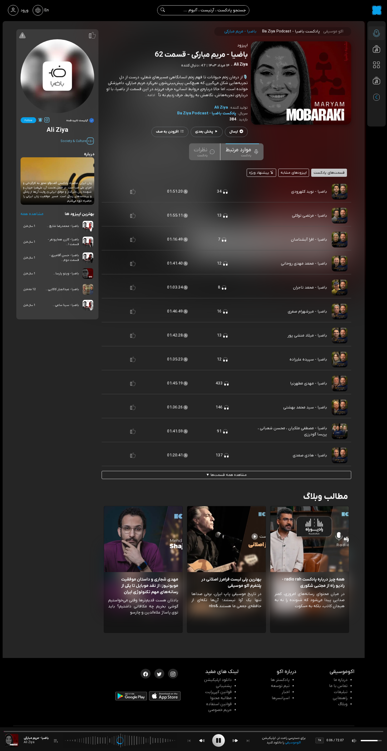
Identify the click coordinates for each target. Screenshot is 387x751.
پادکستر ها (280, 679)
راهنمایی (340, 698)
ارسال (233, 131)
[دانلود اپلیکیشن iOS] (165, 697)
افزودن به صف (167, 131)
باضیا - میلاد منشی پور (307, 335)
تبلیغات (341, 692)
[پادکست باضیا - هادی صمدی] (340, 455)
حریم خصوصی (220, 710)
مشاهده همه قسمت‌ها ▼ (226, 474)
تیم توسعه (280, 686)
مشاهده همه (32, 214)
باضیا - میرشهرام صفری (307, 311)
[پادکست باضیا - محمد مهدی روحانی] (340, 263)
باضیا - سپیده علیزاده (308, 359)
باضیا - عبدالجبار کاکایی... (62, 289)
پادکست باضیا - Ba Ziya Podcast (206, 113)
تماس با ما (338, 686)
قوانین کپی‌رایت (218, 692)
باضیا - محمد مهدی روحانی (304, 263)
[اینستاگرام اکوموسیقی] (173, 673)
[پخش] (218, 740)
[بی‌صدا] (354, 740)
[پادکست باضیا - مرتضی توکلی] (340, 215)
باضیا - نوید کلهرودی (309, 191)
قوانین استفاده (219, 704)
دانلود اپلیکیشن (218, 679)
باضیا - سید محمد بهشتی (305, 407)
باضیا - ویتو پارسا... (66, 273)
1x (319, 740)
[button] (133, 191)
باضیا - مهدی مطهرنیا (308, 383)
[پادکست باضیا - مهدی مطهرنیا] (340, 383)
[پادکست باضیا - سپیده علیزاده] (340, 359)
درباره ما (341, 679)
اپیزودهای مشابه (294, 172)
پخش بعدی (204, 131)
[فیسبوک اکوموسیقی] (146, 673)
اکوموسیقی (293, 742)
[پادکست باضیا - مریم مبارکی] (12, 740)
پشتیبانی (224, 686)
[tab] (242, 151)
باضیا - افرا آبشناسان (309, 239)
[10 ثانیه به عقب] (202, 740)
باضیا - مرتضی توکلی (309, 215)
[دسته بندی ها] (376, 65)
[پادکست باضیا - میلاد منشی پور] (340, 335)
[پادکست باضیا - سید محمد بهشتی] (340, 407)
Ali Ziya (221, 107)
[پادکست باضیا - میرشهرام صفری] (340, 311)
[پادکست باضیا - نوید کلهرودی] (340, 191)
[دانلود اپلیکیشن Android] (131, 697)
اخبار (286, 692)
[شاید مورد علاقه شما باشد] (376, 91)
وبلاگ (343, 704)
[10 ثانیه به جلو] (235, 740)
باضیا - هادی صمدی (310, 455)
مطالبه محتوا (221, 698)
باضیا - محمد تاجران (310, 287)
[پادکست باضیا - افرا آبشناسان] (340, 239)
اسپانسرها (281, 698)
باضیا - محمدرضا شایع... (63, 226)
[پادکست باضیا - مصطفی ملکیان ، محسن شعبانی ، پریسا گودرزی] (340, 431)
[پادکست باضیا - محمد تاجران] (340, 287)
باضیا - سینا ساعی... (66, 305)
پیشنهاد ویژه (259, 172)
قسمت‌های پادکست (329, 172)
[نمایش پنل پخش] (55, 740)
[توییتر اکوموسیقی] (159, 673)
